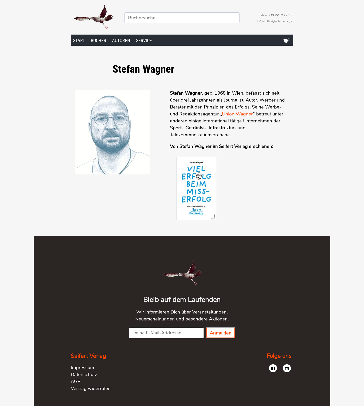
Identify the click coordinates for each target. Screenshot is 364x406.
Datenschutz (84, 374)
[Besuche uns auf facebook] (273, 368)
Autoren (121, 40)
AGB (75, 381)
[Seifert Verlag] (93, 18)
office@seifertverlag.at (279, 21)
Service (144, 40)
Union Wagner (237, 114)
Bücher (98, 40)
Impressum (82, 367)
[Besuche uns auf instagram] (287, 368)
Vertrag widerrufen (91, 388)
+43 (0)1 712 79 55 (281, 15)
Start (79, 40)
